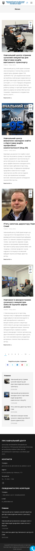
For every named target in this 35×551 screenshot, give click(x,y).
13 (25, 354)
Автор (12, 65)
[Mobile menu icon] (31, 3)
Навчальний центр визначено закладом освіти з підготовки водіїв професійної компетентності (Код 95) (17, 143)
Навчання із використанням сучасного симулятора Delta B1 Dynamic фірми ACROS (20, 418)
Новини (6, 65)
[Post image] (6, 381)
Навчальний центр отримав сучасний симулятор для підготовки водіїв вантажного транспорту (20, 383)
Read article (7, 98)
